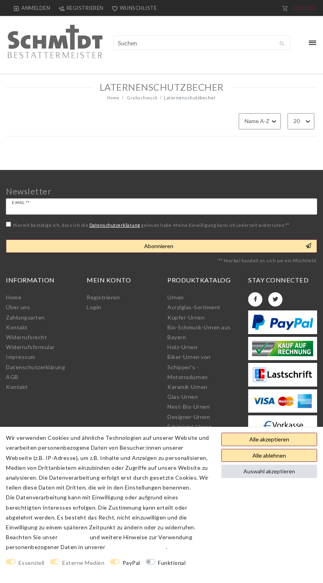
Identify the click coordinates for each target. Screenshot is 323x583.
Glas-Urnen (182, 396)
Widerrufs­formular (30, 347)
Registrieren (103, 297)
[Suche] (282, 44)
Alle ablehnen (269, 455)
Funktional (172, 562)
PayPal (131, 562)
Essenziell (32, 562)
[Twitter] (275, 299)
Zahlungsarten (25, 317)
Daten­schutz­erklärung (35, 367)
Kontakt (17, 327)
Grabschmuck (142, 97)
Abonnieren (158, 246)
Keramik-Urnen (187, 386)
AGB (12, 377)
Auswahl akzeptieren (269, 471)
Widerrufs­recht (26, 337)
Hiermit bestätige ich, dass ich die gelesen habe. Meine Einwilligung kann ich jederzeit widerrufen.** (151, 225)
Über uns (18, 307)
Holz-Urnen (182, 347)
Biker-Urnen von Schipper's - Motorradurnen (189, 366)
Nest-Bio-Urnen (188, 406)
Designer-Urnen (188, 416)
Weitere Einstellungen (36, 572)
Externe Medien (83, 562)
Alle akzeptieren (269, 439)
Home (113, 97)
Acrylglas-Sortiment (194, 307)
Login (94, 307)
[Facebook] (255, 299)
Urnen (175, 297)
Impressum (20, 356)
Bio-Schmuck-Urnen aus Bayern (199, 332)
